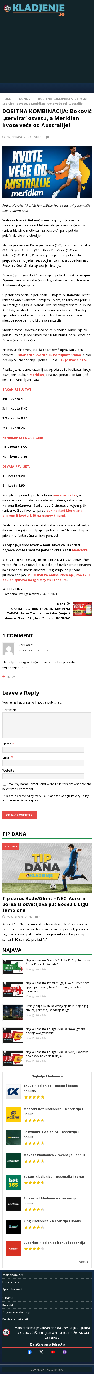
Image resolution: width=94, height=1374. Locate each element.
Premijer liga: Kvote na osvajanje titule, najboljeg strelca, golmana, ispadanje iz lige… (57, 1008)
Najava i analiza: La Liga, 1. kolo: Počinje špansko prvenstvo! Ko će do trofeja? (57, 1054)
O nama (7, 1298)
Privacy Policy (80, 796)
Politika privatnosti (15, 1319)
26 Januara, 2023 (18, 137)
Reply (10, 676)
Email (6, 757)
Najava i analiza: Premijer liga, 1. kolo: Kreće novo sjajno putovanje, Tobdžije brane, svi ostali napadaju (57, 987)
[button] (88, 87)
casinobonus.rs (13, 1275)
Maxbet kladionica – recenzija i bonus (54, 1155)
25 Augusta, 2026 (19, 917)
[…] (45, 939)
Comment (9, 710)
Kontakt (7, 1305)
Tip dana (14, 833)
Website (8, 770)
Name (7, 744)
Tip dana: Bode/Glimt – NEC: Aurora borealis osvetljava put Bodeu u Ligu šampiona (45, 904)
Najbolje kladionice (47, 1076)
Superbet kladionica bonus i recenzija (54, 1242)
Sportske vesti (12, 1289)
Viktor (38, 137)
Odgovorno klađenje (16, 1312)
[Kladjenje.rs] (35, 14)
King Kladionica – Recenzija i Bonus (52, 1221)
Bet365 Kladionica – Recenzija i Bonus (54, 1176)
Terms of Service (19, 800)
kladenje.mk (10, 1282)
